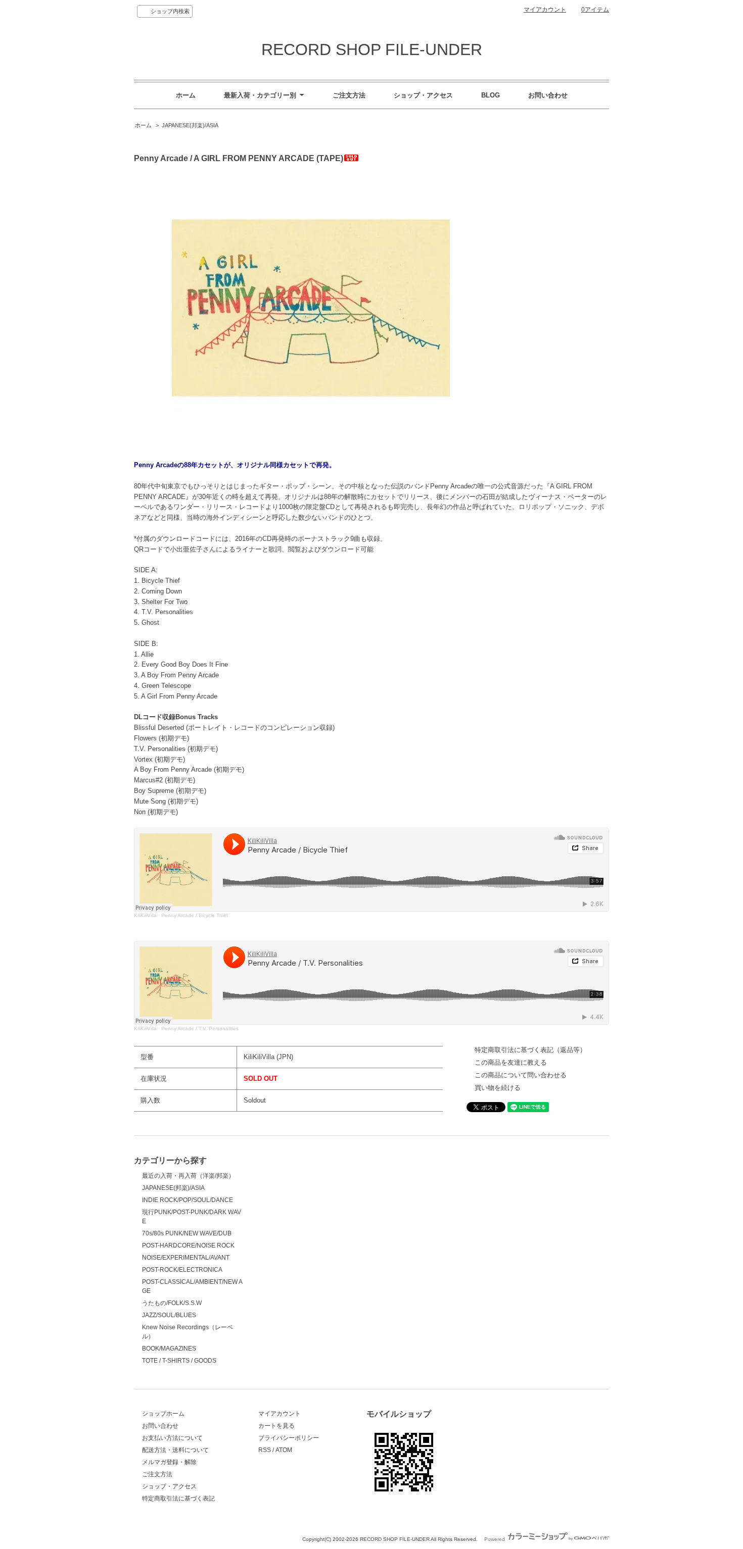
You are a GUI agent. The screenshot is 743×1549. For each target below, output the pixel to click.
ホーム (186, 95)
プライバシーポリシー (288, 1437)
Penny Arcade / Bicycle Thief (194, 915)
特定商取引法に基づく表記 (178, 1498)
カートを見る (276, 1425)
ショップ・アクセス (423, 95)
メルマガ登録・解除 (169, 1462)
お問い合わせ (548, 95)
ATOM (283, 1450)
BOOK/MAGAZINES (169, 1348)
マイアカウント (545, 9)
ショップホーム (163, 1413)
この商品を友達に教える (511, 1062)
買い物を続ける (498, 1087)
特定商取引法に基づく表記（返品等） (530, 1050)
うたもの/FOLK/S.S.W (172, 1303)
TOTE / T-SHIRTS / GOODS (179, 1360)
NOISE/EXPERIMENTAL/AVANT (185, 1257)
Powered (495, 1539)
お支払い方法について (172, 1437)
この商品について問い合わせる (521, 1075)
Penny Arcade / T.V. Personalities (200, 1028)
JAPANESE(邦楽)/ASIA (190, 125)
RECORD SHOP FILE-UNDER (371, 49)
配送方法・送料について (175, 1450)
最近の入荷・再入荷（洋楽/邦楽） (188, 1175)
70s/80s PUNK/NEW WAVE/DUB (186, 1233)
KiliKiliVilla (145, 915)
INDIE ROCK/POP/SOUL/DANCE (187, 1200)
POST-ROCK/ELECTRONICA (182, 1269)
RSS (264, 1450)
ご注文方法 (349, 95)
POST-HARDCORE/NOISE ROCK (188, 1245)
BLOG (490, 95)
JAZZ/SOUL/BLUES (169, 1315)
